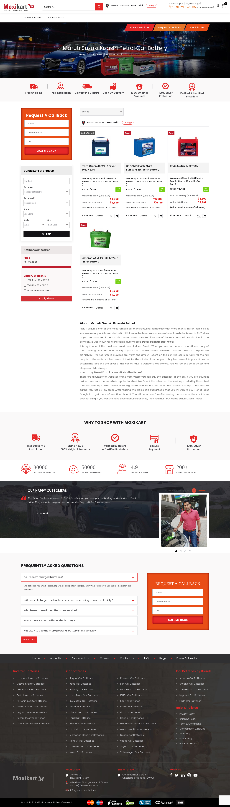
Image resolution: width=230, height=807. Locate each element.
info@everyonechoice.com (85, 790)
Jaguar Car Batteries (82, 678)
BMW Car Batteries (131, 706)
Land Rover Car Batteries (84, 695)
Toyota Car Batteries (132, 746)
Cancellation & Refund (192, 728)
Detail (99, 215)
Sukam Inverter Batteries (31, 718)
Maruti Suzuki (112, 54)
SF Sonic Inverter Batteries (32, 701)
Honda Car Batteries (132, 718)
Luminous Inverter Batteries (32, 678)
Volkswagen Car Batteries (135, 752)
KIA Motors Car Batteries (83, 701)
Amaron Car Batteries (192, 678)
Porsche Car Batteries (133, 678)
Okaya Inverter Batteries (31, 683)
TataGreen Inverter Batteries (33, 723)
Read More (29, 639)
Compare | (88, 215)
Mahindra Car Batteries (83, 729)
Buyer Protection (188, 743)
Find (48, 234)
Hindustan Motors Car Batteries (138, 723)
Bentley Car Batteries (82, 689)
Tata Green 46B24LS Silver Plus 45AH (98, 167)
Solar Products (55, 17)
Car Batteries (95, 54)
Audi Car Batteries (80, 706)
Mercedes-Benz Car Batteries (87, 735)
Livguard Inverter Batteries (32, 712)
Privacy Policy (186, 713)
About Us (55, 658)
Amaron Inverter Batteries (31, 689)
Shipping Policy (187, 718)
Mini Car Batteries (130, 683)
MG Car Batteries (130, 701)
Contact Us (127, 658)
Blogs (162, 658)
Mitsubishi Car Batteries (133, 689)
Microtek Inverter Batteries (32, 706)
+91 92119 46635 (89, 785)
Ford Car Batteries (80, 718)
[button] (176, 551)
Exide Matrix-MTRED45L (184, 166)
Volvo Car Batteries (81, 752)
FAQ (146, 658)
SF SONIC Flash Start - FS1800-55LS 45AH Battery (142, 167)
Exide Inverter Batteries (30, 695)
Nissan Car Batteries (132, 735)
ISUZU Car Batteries (131, 695)
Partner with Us (80, 658)
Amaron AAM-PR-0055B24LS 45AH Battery (100, 259)
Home (82, 54)
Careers (105, 658)
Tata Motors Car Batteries (84, 746)
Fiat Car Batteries (130, 712)
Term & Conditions (190, 723)
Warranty (184, 733)
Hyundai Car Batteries (82, 723)
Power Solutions (33, 17)
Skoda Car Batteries (131, 740)
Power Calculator (186, 658)
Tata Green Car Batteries (193, 689)
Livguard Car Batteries (192, 695)
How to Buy (185, 738)
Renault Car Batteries (82, 740)
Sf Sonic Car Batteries (191, 683)
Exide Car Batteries (190, 701)
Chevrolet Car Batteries (83, 712)
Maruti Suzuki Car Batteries (135, 729)
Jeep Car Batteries (80, 683)
